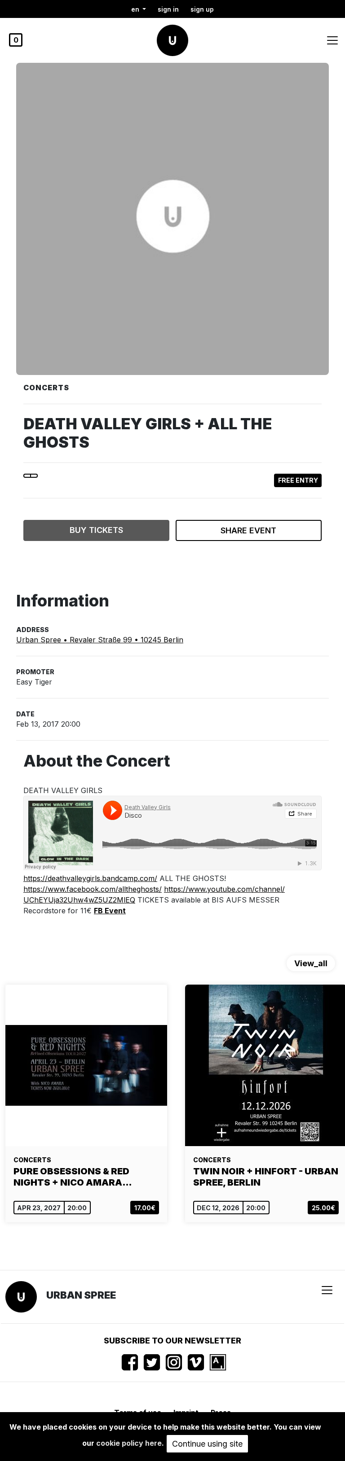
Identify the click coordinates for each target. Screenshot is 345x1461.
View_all (310, 963)
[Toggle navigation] (332, 40)
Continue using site (207, 1443)
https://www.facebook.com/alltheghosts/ (92, 889)
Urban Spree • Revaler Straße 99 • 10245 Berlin (99, 639)
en (136, 9)
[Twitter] (151, 1362)
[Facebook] (129, 1362)
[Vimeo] (195, 1362)
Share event (248, 530)
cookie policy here (129, 1443)
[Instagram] (173, 1362)
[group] (86, 1103)
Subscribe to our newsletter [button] (172, 1340)
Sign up (202, 9)
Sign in (168, 9)
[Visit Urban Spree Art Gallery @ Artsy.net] (217, 1362)
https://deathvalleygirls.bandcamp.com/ (90, 878)
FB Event (110, 910)
